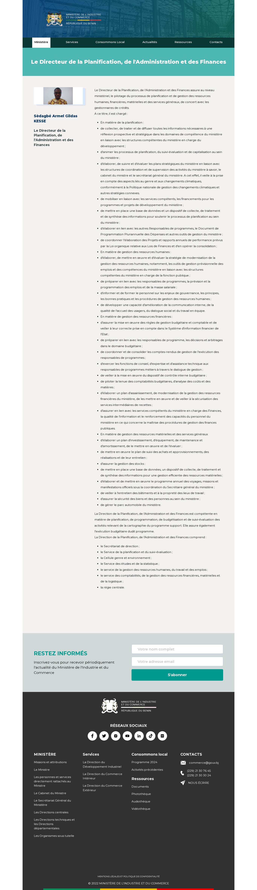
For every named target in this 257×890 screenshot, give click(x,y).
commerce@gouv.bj (204, 762)
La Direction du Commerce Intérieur (102, 776)
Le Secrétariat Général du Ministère (52, 803)
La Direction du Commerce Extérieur (102, 788)
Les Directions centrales (51, 812)
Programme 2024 (144, 762)
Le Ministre (42, 769)
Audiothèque (141, 801)
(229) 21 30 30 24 (199, 775)
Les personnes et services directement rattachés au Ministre (52, 781)
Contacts (216, 42)
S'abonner (177, 675)
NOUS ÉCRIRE (198, 783)
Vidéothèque (141, 809)
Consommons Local (110, 42)
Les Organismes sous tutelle (54, 836)
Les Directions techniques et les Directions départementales (54, 824)
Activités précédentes (147, 769)
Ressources (183, 42)
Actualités (149, 42)
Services (72, 42)
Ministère (41, 42)
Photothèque (141, 794)
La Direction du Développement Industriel (102, 764)
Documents (140, 786)
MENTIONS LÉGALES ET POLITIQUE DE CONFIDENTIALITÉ (129, 876)
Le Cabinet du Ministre (50, 793)
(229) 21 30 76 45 (199, 771)
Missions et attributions (50, 762)
